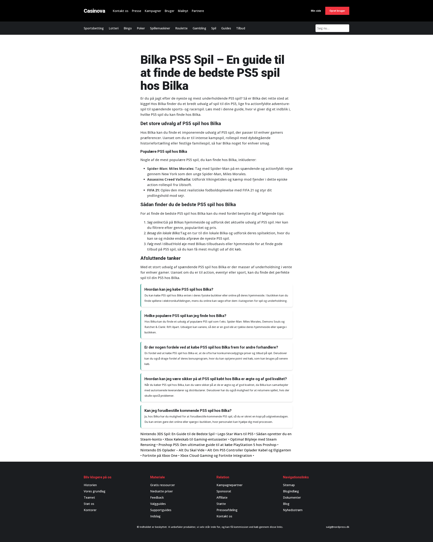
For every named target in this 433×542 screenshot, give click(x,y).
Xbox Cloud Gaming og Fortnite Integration (216, 455)
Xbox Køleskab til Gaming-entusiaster (196, 439)
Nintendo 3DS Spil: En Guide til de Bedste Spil (177, 434)
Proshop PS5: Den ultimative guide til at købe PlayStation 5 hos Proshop (217, 444)
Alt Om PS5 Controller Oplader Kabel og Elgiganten (249, 450)
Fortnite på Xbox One (159, 455)
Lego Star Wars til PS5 (235, 434)
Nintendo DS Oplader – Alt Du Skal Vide (172, 450)
